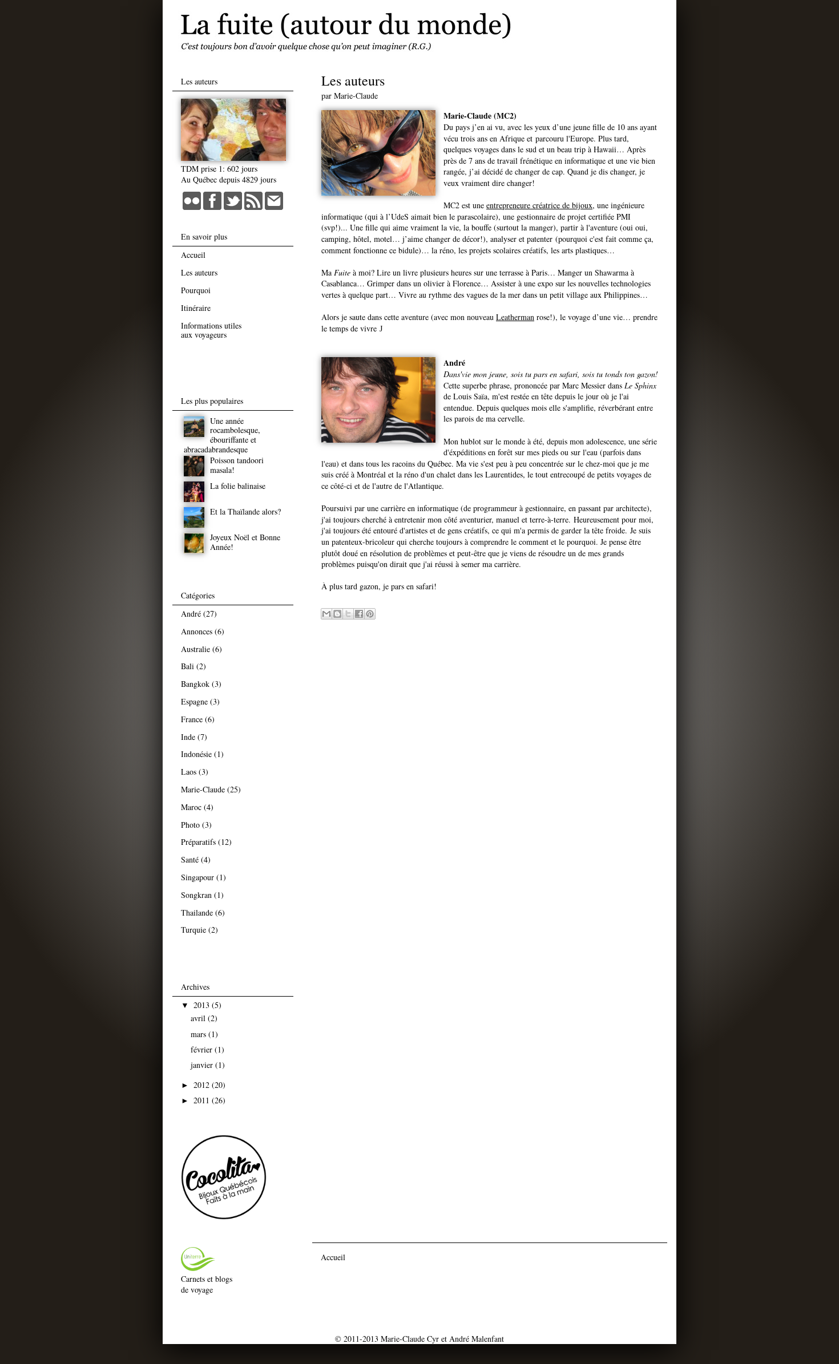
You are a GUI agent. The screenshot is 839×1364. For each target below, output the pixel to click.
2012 (202, 1084)
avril (199, 1018)
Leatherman (515, 316)
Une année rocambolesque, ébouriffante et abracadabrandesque (222, 435)
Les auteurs (199, 272)
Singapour (197, 877)
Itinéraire (196, 307)
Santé (190, 859)
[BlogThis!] (337, 614)
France (192, 719)
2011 (202, 1100)
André (191, 613)
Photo (190, 824)
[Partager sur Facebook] (359, 614)
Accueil (333, 1257)
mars (199, 1034)
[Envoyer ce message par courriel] (326, 614)
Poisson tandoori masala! (237, 465)
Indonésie (196, 753)
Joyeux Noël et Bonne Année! (245, 542)
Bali (187, 666)
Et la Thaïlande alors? (245, 511)
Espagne (194, 701)
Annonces (196, 631)
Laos (188, 771)
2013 (202, 1004)
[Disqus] (489, 764)
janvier (203, 1064)
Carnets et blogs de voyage (206, 1284)
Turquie (193, 929)
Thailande (197, 912)
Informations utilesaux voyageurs (211, 330)
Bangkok (195, 683)
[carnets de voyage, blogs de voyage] (198, 1267)
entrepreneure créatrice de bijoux (539, 205)
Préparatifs (198, 841)
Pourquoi (196, 290)
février (203, 1049)
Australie (195, 648)
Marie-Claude (203, 789)
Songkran (196, 894)
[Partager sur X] (348, 614)
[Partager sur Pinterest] (370, 614)
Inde (188, 736)
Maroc (191, 807)
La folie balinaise (237, 485)
